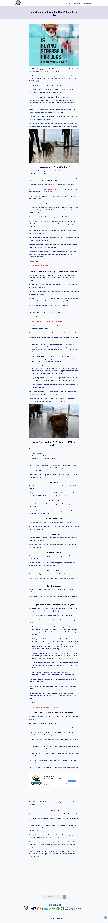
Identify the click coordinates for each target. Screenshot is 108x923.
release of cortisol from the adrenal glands (52, 189)
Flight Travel (54, 9)
